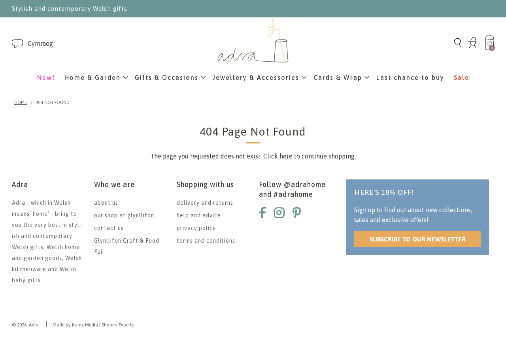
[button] (40, 44)
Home (20, 102)
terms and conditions (206, 241)
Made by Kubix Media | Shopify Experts (93, 325)
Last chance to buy (410, 77)
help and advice (199, 215)
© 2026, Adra (25, 325)
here (286, 156)
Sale (461, 77)
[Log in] (473, 47)
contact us (109, 228)
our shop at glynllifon (124, 215)
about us (106, 203)
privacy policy (196, 228)
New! (46, 77)
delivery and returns (205, 203)
